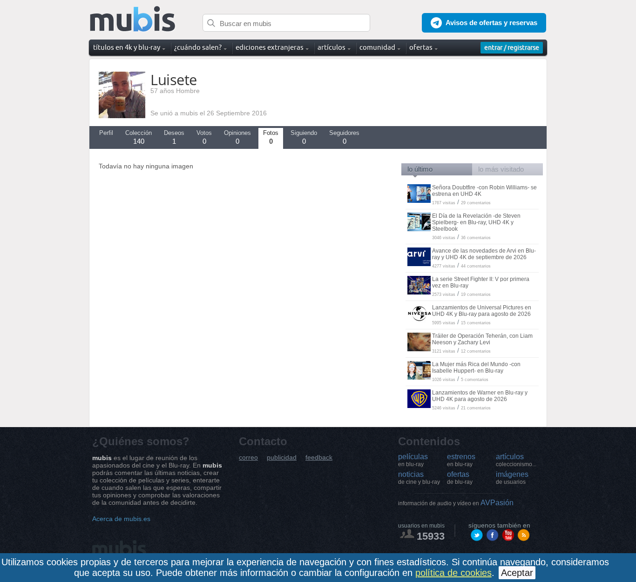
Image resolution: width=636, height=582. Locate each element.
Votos (204, 137)
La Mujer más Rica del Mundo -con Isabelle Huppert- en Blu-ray (476, 367)
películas (413, 460)
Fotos (270, 137)
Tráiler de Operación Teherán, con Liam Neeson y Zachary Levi (482, 339)
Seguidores (344, 137)
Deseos (174, 137)
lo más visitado (501, 169)
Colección (138, 137)
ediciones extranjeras (270, 47)
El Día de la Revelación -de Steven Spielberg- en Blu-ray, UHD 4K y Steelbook (476, 222)
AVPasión (456, 503)
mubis (133, 19)
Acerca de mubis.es (121, 518)
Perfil (106, 132)
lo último (420, 169)
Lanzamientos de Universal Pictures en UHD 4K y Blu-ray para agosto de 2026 (481, 310)
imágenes (512, 477)
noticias (419, 477)
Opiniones (237, 137)
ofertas (460, 477)
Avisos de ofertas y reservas (491, 23)
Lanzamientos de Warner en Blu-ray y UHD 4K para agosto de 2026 (480, 395)
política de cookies (453, 573)
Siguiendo (304, 137)
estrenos (461, 460)
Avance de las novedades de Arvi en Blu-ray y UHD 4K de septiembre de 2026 (484, 254)
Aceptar (517, 573)
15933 (431, 536)
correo (248, 457)
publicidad (282, 457)
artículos (516, 460)
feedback (318, 457)
